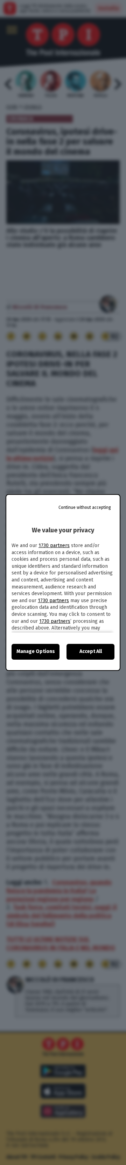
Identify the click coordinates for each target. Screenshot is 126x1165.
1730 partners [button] (54, 545)
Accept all (90, 651)
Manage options (35, 651)
